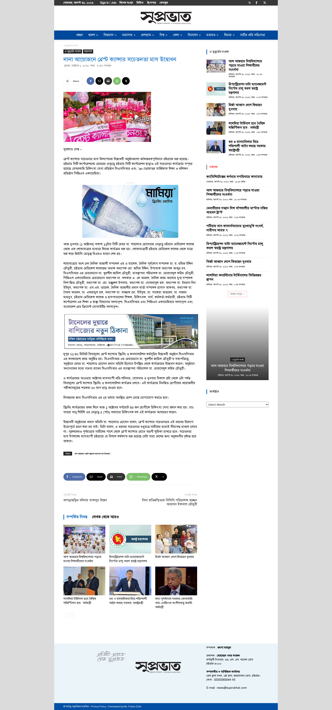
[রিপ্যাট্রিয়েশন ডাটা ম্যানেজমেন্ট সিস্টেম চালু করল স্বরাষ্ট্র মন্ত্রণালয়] (130, 539)
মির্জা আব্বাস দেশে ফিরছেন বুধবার (174, 557)
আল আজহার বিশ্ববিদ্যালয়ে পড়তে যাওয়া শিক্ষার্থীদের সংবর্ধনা (245, 65)
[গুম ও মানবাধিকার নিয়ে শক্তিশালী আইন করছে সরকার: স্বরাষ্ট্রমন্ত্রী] (130, 581)
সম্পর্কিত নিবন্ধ (76, 517)
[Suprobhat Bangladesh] (166, 18)
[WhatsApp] (117, 81)
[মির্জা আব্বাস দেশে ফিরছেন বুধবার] (176, 539)
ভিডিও (140, 2)
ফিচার (228, 35)
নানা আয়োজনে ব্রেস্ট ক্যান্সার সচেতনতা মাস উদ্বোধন (92, 453)
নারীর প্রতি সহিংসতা (252, 35)
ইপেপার (151, 2)
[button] (250, 2)
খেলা (176, 35)
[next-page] (72, 615)
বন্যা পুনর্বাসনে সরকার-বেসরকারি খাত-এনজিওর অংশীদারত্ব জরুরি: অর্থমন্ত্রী (174, 603)
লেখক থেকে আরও (105, 517)
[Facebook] (256, 2)
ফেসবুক (164, 2)
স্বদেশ (91, 35)
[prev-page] (65, 615)
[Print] (108, 81)
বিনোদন (193, 35)
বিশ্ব (162, 35)
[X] (265, 2)
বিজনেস (109, 35)
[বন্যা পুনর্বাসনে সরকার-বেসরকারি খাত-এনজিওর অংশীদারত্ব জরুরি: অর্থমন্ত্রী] (176, 581)
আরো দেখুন (236, 294)
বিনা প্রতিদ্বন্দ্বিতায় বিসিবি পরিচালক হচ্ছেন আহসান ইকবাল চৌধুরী (169, 502)
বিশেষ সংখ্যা (126, 2)
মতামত (210, 35)
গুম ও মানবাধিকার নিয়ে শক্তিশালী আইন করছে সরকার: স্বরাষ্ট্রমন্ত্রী (247, 146)
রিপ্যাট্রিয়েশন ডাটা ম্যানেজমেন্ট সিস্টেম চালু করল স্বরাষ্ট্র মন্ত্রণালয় (247, 88)
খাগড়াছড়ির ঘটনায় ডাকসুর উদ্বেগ (85, 500)
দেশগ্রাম (146, 35)
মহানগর (127, 35)
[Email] (99, 81)
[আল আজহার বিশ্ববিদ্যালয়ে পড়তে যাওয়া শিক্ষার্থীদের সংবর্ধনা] (84, 539)
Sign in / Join (108, 2)
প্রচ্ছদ (79, 35)
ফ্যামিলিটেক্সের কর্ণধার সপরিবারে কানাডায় (234, 177)
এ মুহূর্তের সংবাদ (73, 51)
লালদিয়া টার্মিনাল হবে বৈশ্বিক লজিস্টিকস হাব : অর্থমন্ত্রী (247, 125)
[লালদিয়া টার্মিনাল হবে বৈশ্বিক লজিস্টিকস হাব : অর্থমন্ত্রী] (84, 581)
